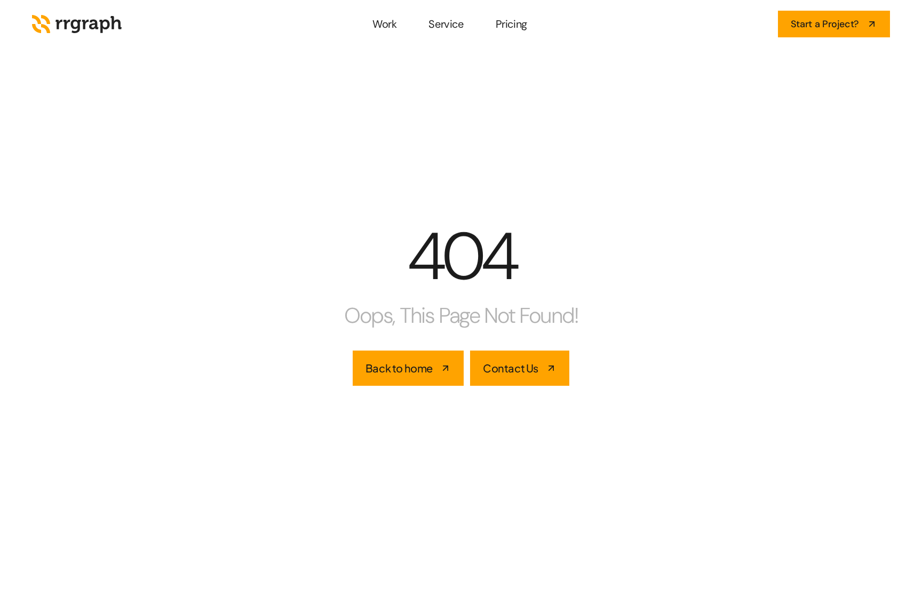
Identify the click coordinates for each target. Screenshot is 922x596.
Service (445, 24)
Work (384, 24)
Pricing (511, 24)
